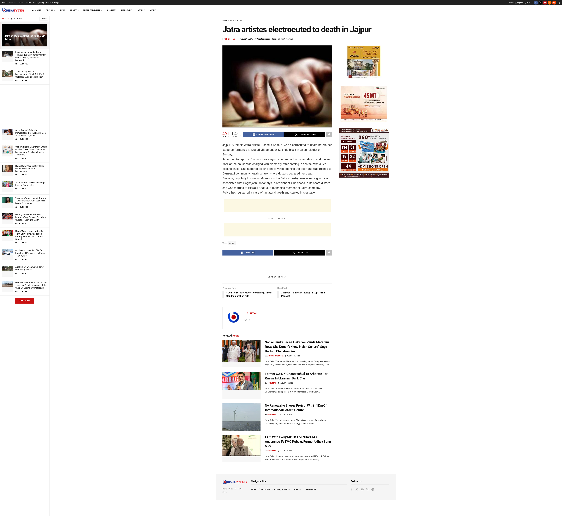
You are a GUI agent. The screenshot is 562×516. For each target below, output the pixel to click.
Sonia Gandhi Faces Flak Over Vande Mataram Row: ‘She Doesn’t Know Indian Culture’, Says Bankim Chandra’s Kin (297, 346)
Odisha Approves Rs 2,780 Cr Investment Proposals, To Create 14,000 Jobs (30, 253)
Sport (73, 10)
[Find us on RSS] (549, 2)
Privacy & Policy (282, 489)
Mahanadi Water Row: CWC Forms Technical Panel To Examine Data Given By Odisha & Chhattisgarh (31, 285)
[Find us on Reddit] (554, 2)
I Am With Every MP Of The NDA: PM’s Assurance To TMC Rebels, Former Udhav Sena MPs (298, 441)
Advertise (265, 489)
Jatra (231, 243)
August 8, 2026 (285, 415)
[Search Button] (559, 2)
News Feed (311, 489)
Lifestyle (126, 10)
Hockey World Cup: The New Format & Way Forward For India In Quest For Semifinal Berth (31, 217)
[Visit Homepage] (13, 10)
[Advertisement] (25, 105)
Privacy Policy (38, 3)
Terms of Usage (52, 3)
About (253, 489)
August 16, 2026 (293, 356)
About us (12, 3)
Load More (24, 301)
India (62, 10)
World (141, 10)
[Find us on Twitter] (540, 2)
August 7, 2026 (285, 451)
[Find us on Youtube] (545, 2)
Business (111, 10)
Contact (28, 3)
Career (20, 3)
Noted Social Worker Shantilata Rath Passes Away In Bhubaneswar (29, 168)
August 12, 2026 (286, 383)
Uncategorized (236, 20)
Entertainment (91, 10)
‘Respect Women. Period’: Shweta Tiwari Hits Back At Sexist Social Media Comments (30, 201)
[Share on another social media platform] (329, 134)
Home (4, 3)
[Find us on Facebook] (536, 2)
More (153, 10)
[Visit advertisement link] (364, 62)
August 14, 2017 (246, 39)
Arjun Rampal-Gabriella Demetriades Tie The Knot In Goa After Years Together (30, 133)
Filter (43, 19)
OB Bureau (230, 39)
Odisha (49, 10)
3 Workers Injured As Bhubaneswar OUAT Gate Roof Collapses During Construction (29, 74)
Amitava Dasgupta (275, 356)
